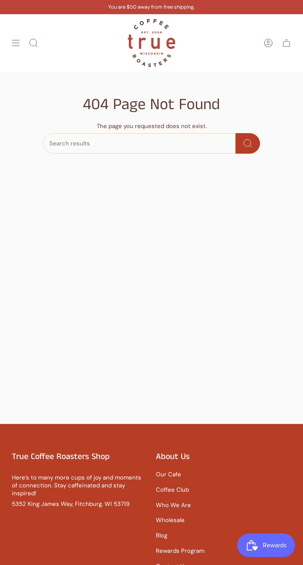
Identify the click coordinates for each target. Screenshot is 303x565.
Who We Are (173, 505)
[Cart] (286, 43)
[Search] (248, 143)
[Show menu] (16, 43)
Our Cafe (168, 474)
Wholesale (170, 520)
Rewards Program (180, 551)
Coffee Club (172, 490)
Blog (161, 535)
